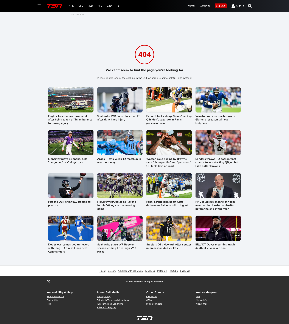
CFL (80, 6)
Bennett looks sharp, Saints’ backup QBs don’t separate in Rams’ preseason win (169, 119)
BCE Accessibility (55, 296)
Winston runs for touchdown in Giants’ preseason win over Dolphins (215, 119)
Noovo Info (201, 300)
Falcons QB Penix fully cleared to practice (69, 203)
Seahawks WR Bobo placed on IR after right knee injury (118, 117)
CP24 (149, 300)
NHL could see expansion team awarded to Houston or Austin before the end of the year (215, 205)
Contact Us (52, 300)
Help (49, 303)
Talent (102, 271)
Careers (112, 271)
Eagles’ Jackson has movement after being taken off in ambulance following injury (70, 119)
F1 (118, 6)
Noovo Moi (201, 303)
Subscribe (204, 5)
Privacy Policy (103, 296)
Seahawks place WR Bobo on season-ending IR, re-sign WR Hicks (116, 248)
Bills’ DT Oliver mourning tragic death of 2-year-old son (215, 246)
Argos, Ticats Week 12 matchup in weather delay (119, 160)
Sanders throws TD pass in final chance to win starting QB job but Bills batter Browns (216, 162)
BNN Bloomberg (154, 303)
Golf (109, 6)
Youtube (174, 271)
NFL (100, 6)
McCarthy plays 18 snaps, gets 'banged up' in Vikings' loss (67, 160)
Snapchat (185, 271)
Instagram (162, 271)
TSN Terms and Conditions (110, 303)
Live (223, 5)
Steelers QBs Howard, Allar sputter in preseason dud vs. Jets (168, 246)
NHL (71, 6)
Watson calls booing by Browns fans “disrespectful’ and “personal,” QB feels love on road (168, 162)
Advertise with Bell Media (130, 271)
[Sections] (39, 6)
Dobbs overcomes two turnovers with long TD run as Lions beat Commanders (68, 248)
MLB (90, 6)
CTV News (151, 296)
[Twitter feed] (49, 281)
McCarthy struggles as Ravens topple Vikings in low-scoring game (116, 205)
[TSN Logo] (54, 6)
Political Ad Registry (106, 307)
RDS (198, 296)
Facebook (150, 271)
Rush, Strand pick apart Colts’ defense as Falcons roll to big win (167, 203)
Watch (191, 5)
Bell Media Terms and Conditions (113, 300)
